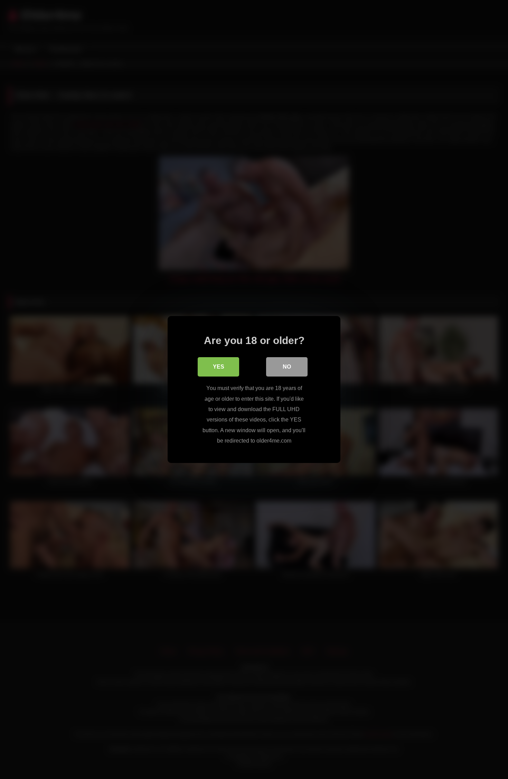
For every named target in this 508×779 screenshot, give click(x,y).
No (287, 367)
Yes (218, 367)
